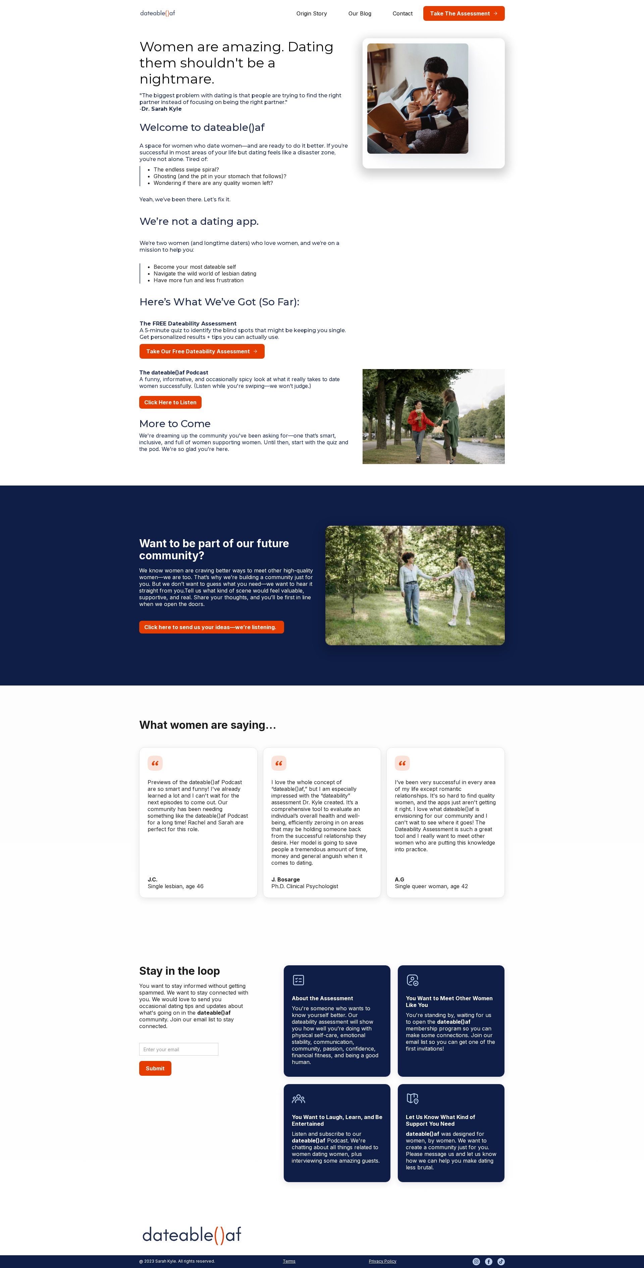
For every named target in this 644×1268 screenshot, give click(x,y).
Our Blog (359, 13)
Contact (403, 13)
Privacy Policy (382, 1261)
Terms (289, 1261)
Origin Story (312, 13)
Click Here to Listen (170, 402)
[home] (157, 13)
